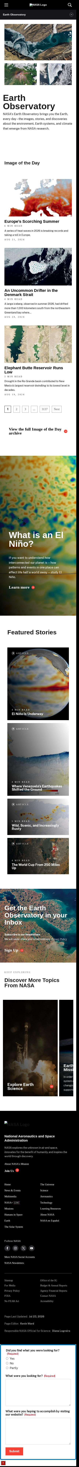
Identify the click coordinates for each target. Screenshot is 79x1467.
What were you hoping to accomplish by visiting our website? (38, 1413)
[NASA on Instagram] (15, 1248)
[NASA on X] (23, 1248)
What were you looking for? (30, 1376)
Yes (12, 1358)
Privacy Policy (59, 939)
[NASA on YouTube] (32, 1248)
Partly (14, 1368)
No (12, 1363)
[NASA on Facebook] (7, 1248)
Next (57, 409)
